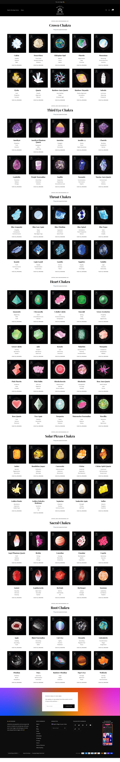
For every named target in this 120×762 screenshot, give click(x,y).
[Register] (64, 728)
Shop (22, 10)
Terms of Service (40, 745)
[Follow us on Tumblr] (79, 729)
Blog (37, 729)
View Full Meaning (17, 65)
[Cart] (112, 10)
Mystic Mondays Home (13, 10)
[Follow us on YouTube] (90, 725)
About (37, 724)
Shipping (38, 738)
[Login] (109, 10)
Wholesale (38, 736)
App (37, 726)
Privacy (38, 740)
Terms (37, 743)
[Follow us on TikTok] (75, 729)
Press (37, 731)
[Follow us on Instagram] (83, 725)
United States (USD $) (13, 753)
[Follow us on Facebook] (75, 725)
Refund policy (39, 747)
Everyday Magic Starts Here (38, 753)
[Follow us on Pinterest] (87, 725)
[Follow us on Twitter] (79, 725)
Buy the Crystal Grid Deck (60, 29)
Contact (38, 733)
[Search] (106, 10)
